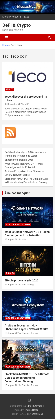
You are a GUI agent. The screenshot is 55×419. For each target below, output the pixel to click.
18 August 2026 (12, 333)
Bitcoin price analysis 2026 (19, 159)
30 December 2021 (14, 104)
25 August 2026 (12, 239)
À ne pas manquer (17, 193)
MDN (27, 104)
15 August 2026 (12, 385)
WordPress (37, 414)
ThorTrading (28, 284)
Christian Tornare (30, 333)
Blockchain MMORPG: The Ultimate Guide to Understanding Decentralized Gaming (27, 377)
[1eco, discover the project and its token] (27, 77)
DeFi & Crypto (16, 25)
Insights (10, 273)
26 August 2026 (12, 284)
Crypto (9, 89)
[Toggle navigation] (6, 37)
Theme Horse (31, 410)
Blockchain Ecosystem (18, 224)
